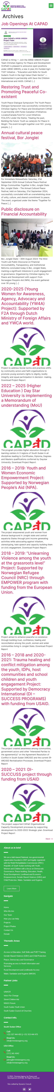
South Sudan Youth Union (14, 1007)
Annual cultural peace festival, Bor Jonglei (22, 135)
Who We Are (9, 911)
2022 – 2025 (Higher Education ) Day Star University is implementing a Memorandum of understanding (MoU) (26, 395)
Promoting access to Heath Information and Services (21, 964)
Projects (7, 922)
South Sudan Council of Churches (18, 1011)
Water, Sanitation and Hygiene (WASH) (20, 974)
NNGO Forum (9, 1003)
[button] (51, 5)
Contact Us (8, 930)
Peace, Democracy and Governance (19, 960)
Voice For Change (11, 995)
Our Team (8, 915)
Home (6, 907)
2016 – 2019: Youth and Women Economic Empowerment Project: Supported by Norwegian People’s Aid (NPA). (25, 478)
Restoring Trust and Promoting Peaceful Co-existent (24, 91)
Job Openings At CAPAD (24, 23)
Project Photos (10, 926)
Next (49, 838)
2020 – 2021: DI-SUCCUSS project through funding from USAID (26, 774)
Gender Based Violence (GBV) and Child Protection (25, 956)
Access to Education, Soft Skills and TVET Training (25, 952)
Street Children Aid (11, 999)
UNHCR (7, 992)
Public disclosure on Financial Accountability (24, 211)
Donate (7, 934)
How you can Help (11, 919)
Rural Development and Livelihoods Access (21, 970)
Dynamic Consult (25, 1084)
